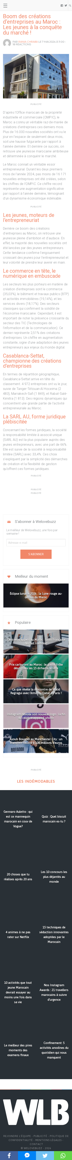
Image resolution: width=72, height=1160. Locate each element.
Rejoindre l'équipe (17, 1136)
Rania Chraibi (28, 41)
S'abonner (36, 554)
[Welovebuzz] (18, 5)
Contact (36, 1144)
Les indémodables (36, 781)
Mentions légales (48, 1140)
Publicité (40, 1136)
